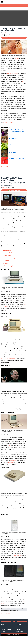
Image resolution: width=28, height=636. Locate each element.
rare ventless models (16, 505)
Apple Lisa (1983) (8, 253)
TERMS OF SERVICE (20, 627)
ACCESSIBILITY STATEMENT (6, 629)
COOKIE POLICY (4, 627)
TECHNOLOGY (9, 614)
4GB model (8, 405)
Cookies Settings (19, 631)
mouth (23, 81)
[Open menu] (2, 2)
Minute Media (11, 634)
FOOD (7, 167)
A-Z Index (3, 631)
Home (2, 167)
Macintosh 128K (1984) (9, 258)
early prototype (13, 460)
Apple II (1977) (7, 260)
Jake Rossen (6, 33)
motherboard (11, 462)
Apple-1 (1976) (7, 250)
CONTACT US (18, 624)
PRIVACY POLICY (19, 626)
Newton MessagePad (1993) (10, 266)
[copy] (9, 35)
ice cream (17, 58)
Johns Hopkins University (12, 73)
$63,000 (3, 409)
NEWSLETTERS (3, 626)
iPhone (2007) (7, 255)
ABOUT (2, 624)
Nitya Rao (5, 187)
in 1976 (7, 222)
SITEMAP (18, 629)
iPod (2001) (6, 263)
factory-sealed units (18, 555)
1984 (9, 445)
